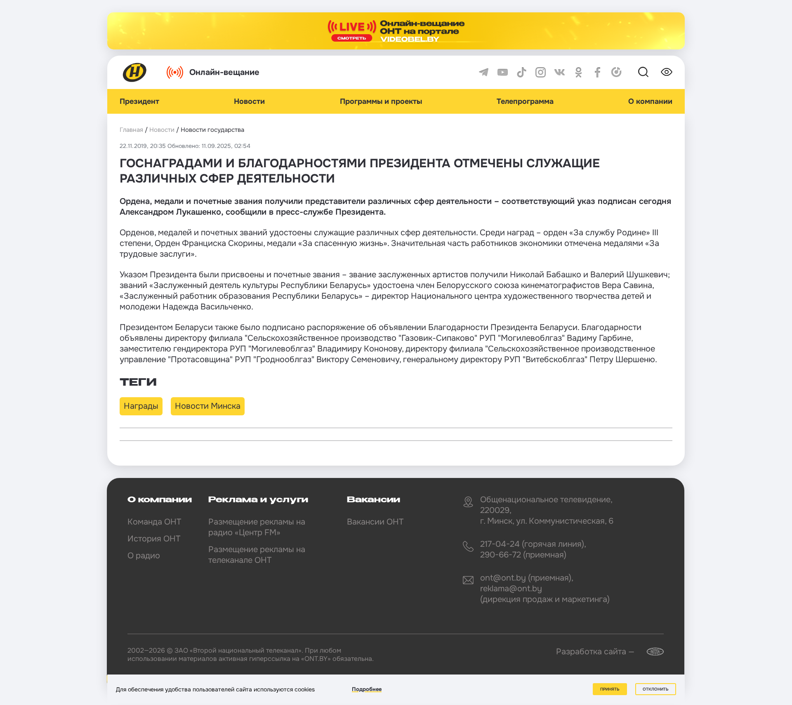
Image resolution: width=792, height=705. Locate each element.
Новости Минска (207, 406)
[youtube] (502, 72)
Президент (139, 101)
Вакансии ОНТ (375, 522)
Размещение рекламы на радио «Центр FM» (256, 527)
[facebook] (597, 72)
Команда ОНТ (154, 522)
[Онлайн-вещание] (396, 30)
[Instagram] (540, 72)
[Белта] (650, 651)
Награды (141, 406)
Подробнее (367, 689)
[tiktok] (521, 72)
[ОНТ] (135, 72)
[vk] (559, 72)
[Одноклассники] (578, 72)
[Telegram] (483, 72)
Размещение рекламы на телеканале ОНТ (256, 554)
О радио (143, 555)
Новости (249, 101)
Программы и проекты (381, 101)
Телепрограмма (525, 101)
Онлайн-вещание (224, 72)
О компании (650, 101)
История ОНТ (153, 539)
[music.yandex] (616, 72)
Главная (131, 130)
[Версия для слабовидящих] (666, 72)
